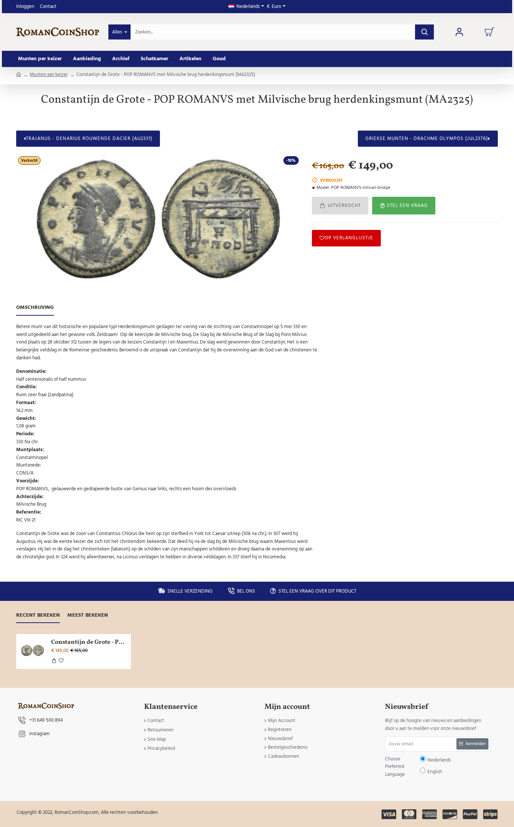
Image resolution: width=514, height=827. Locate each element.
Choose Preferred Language (218, 419)
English (280, 419)
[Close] (320, 359)
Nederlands (260, 419)
